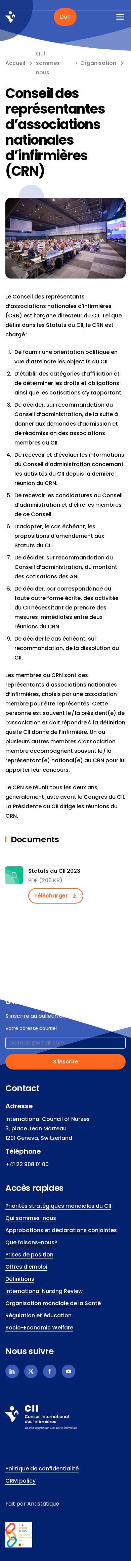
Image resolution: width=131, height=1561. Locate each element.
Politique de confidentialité (42, 1468)
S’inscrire (65, 1061)
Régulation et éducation (38, 1315)
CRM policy (20, 1481)
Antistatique (43, 1504)
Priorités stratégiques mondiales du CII (58, 1206)
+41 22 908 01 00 (27, 1164)
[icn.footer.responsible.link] (65, 1535)
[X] (31, 1371)
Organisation (98, 63)
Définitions (19, 1279)
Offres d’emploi (26, 1267)
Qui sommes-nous (49, 63)
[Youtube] (68, 1371)
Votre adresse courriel (31, 1028)
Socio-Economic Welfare (39, 1327)
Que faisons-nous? (31, 1242)
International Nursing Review (44, 1291)
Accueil (15, 63)
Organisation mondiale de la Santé (53, 1303)
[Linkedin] (12, 1371)
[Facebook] (49, 1371)
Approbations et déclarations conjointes (61, 1230)
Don (65, 17)
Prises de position (29, 1254)
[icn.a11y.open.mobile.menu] (120, 16)
